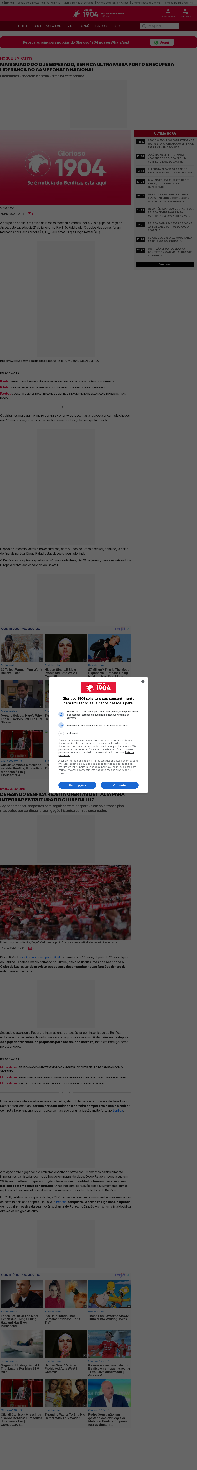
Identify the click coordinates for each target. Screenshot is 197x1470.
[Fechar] (143, 681)
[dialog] (98, 735)
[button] (98, 733)
